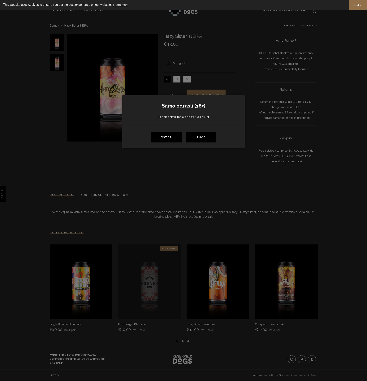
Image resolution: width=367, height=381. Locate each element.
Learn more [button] (120, 4)
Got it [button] (358, 4)
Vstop (166, 137)
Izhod (201, 137)
